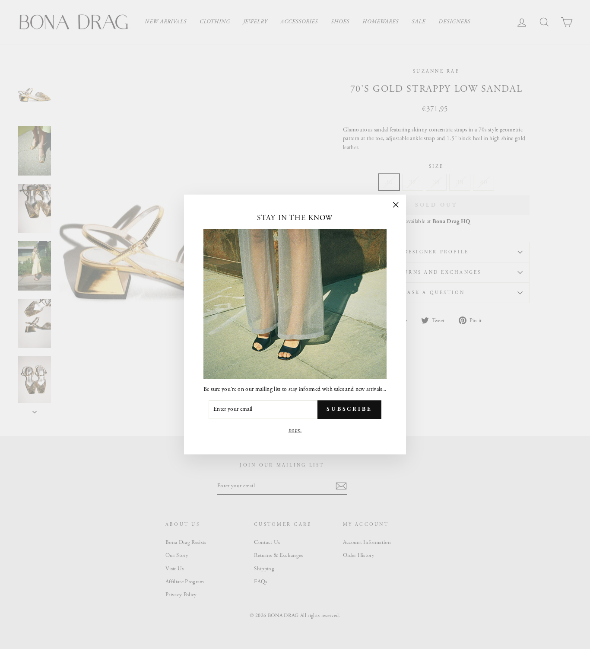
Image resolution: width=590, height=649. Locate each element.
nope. (295, 430)
